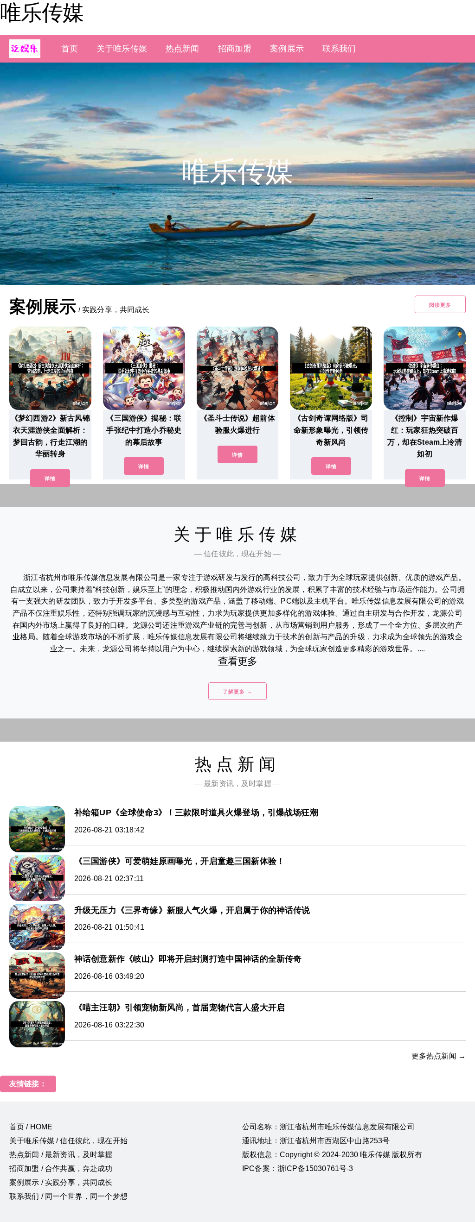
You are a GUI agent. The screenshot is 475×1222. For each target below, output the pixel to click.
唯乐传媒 (41, 12)
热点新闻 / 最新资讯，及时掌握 (61, 1155)
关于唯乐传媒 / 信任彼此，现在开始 (68, 1141)
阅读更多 (440, 305)
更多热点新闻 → (438, 1056)
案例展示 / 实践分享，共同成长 (61, 1182)
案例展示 (287, 48)
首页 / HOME (30, 1127)
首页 (69, 48)
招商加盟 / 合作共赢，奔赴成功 (61, 1168)
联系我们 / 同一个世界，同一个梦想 (68, 1196)
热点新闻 (182, 48)
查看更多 (237, 661)
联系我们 (339, 48)
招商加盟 (235, 48)
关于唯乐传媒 (121, 48)
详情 (50, 478)
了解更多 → (237, 691)
